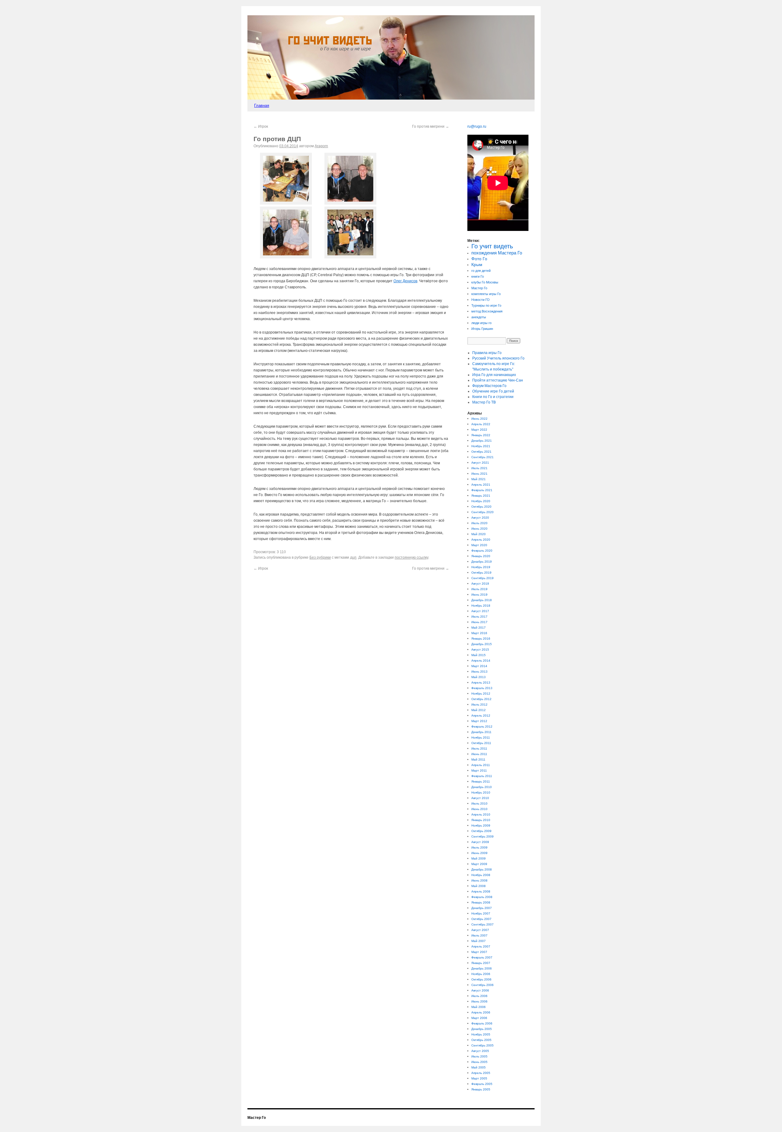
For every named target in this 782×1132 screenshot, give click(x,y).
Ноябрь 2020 (480, 501)
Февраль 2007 (481, 957)
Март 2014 (479, 666)
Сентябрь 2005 (482, 1045)
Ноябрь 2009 (480, 825)
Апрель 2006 (480, 1012)
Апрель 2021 (480, 484)
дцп (353, 557)
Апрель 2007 (480, 946)
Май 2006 (478, 1007)
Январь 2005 (480, 1089)
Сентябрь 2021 (482, 457)
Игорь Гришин (482, 328)
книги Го (477, 276)
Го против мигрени (430, 126)
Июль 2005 (479, 1056)
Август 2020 (480, 517)
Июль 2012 (479, 704)
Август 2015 (480, 649)
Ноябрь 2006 (480, 974)
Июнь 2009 (479, 853)
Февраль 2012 (481, 726)
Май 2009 (478, 858)
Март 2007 (479, 952)
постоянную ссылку (411, 557)
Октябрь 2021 (481, 451)
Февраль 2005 (481, 1084)
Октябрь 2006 (481, 979)
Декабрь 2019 (481, 561)
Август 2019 (480, 583)
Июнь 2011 (479, 754)
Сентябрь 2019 (482, 578)
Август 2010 (480, 798)
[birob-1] (286, 203)
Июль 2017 (479, 616)
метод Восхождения (486, 311)
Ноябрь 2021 (480, 446)
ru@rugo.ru (476, 126)
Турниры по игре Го (486, 305)
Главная (261, 105)
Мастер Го (479, 288)
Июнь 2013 (479, 671)
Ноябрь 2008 (480, 875)
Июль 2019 (479, 589)
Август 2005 (480, 1051)
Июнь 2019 (479, 594)
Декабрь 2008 (481, 869)
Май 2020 (478, 534)
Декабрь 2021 (481, 440)
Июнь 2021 (479, 473)
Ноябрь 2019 (480, 567)
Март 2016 (479, 633)
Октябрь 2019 (481, 572)
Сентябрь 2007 (482, 924)
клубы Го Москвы (484, 282)
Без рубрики (320, 557)
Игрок (261, 126)
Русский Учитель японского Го (498, 358)
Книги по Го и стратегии (492, 397)
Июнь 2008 (479, 880)
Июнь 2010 (479, 809)
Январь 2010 (480, 820)
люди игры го (481, 323)
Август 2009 (480, 842)
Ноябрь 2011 (480, 737)
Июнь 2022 (479, 418)
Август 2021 (480, 462)
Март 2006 (479, 1018)
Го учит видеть (492, 246)
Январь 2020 (480, 556)
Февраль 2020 (481, 550)
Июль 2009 (479, 847)
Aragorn (321, 146)
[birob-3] (286, 257)
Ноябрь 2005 (480, 1034)
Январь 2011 (480, 781)
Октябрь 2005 (481, 1040)
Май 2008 (478, 886)
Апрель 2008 (480, 891)
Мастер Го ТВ (484, 402)
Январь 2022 (480, 435)
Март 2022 (479, 429)
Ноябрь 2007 (480, 913)
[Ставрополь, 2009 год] (350, 257)
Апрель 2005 (480, 1073)
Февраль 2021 (481, 490)
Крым (476, 264)
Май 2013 (478, 677)
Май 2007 (478, 941)
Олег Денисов (405, 281)
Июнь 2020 (479, 528)
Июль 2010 (479, 803)
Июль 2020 (479, 523)
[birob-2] (350, 203)
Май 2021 (478, 479)
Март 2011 (479, 770)
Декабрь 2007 (481, 908)
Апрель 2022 (480, 424)
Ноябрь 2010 (480, 792)
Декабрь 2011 (481, 732)
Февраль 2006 (481, 1023)
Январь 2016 (480, 638)
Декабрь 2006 (481, 968)
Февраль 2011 (481, 776)
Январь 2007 (480, 963)
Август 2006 (480, 990)
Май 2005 (478, 1067)
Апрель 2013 (480, 682)
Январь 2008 (480, 902)
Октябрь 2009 (481, 831)
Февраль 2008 (481, 897)
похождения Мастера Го (496, 252)
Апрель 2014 (480, 660)
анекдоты (478, 317)
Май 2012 (478, 710)
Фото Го (479, 259)
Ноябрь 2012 (480, 693)
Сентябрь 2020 (482, 512)
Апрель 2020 (480, 539)
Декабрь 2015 (481, 644)
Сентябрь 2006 (482, 985)
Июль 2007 (479, 935)
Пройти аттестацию (497, 380)
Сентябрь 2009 (482, 836)
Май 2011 (478, 759)
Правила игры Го (487, 353)
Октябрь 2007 (481, 919)
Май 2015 (478, 655)
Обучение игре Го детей (493, 391)
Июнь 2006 (479, 1001)
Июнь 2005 (479, 1062)
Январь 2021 (480, 495)
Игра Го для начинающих (494, 375)
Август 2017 (480, 611)
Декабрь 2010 (481, 787)
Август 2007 (480, 930)
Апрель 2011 (480, 765)
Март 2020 (479, 545)
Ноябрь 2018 (480, 605)
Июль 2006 (479, 996)
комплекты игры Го (486, 294)
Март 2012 (479, 721)
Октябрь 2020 (481, 506)
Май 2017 (478, 627)
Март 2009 (479, 864)
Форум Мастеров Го (489, 386)
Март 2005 (479, 1078)
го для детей (481, 270)
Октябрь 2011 (481, 743)
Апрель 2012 (480, 715)
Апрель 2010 (480, 814)
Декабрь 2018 (481, 600)
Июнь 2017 (479, 622)
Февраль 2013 (481, 688)
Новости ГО (480, 299)
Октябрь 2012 (481, 699)
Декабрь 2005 (481, 1029)
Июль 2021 (479, 468)
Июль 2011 (479, 748)
